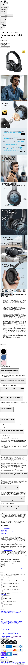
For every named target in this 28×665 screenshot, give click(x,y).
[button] (3, 40)
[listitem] (3, 644)
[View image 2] (7, 290)
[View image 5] (19, 290)
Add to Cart (3, 43)
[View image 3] (11, 290)
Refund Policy (10, 662)
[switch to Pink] (4, 363)
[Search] (2, 3)
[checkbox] (2, 566)
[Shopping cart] (4, 3)
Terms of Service (7, 663)
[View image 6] (24, 290)
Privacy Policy (16, 662)
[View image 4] (15, 290)
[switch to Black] (4, 351)
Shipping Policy (4, 662)
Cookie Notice (14, 663)
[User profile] (6, 3)
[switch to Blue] (4, 357)
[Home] (13, 1)
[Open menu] (2, 29)
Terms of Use (16, 568)
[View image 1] (3, 290)
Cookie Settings (20, 663)
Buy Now (8, 43)
